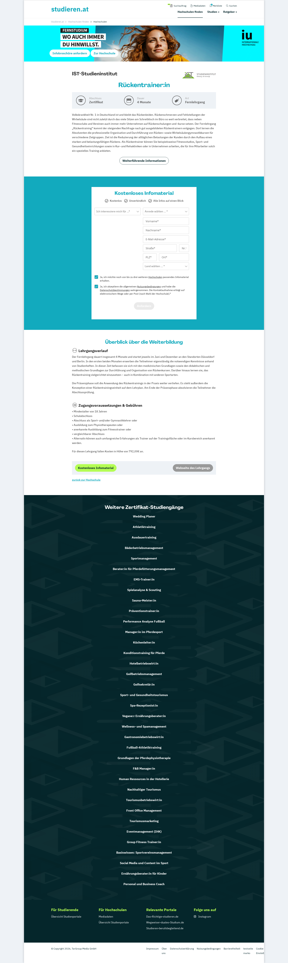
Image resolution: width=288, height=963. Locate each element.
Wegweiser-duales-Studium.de (165, 922)
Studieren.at (57, 21)
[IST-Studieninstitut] (199, 75)
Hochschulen (155, 277)
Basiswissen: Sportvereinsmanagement (144, 852)
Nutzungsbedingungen (149, 286)
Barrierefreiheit (232, 948)
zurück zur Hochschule (86, 480)
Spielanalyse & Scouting (144, 590)
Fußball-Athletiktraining (144, 747)
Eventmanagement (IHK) (144, 831)
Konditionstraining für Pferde (144, 653)
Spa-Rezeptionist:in (144, 705)
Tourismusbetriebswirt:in (144, 800)
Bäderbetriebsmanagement (144, 548)
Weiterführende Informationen (144, 161)
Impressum (152, 948)
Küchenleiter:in (144, 642)
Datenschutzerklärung (182, 948)
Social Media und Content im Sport (144, 863)
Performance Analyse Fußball (144, 621)
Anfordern (144, 306)
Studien (212, 12)
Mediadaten (106, 916)
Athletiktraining (144, 527)
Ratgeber (229, 12)
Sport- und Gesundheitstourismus (144, 695)
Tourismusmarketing (144, 821)
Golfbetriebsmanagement (144, 674)
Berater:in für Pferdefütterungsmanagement (144, 569)
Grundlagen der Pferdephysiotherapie (144, 758)
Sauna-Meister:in (144, 600)
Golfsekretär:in (144, 684)
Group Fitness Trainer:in (144, 842)
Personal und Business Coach (144, 884)
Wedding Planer (144, 516)
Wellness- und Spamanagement (144, 726)
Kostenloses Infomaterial (96, 468)
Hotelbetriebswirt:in (144, 663)
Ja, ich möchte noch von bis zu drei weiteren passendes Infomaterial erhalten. (144, 279)
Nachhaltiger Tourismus (144, 789)
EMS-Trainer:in (144, 579)
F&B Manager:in (144, 768)
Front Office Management (144, 810)
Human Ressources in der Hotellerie (144, 779)
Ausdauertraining (144, 537)
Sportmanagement (144, 558)
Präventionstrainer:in (144, 611)
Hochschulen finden (190, 12)
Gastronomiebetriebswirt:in (144, 737)
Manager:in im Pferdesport (144, 632)
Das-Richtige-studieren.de (162, 916)
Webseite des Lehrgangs (193, 468)
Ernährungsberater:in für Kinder (144, 873)
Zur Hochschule (104, 53)
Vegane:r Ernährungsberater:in (144, 716)
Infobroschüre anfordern (69, 53)
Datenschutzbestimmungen (115, 290)
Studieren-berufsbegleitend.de (164, 928)
